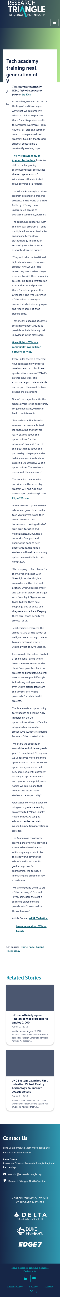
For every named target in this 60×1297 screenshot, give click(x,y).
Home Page (28, 947)
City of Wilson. (20, 498)
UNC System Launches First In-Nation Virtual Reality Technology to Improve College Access (30, 1086)
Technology (13, 950)
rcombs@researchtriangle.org (25, 1174)
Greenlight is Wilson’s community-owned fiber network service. (26, 347)
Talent (40, 947)
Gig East (26, 94)
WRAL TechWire (38, 918)
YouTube (34, 1278)
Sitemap (48, 1287)
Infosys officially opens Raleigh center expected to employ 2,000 (30, 1018)
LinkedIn (25, 1278)
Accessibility (14, 1287)
